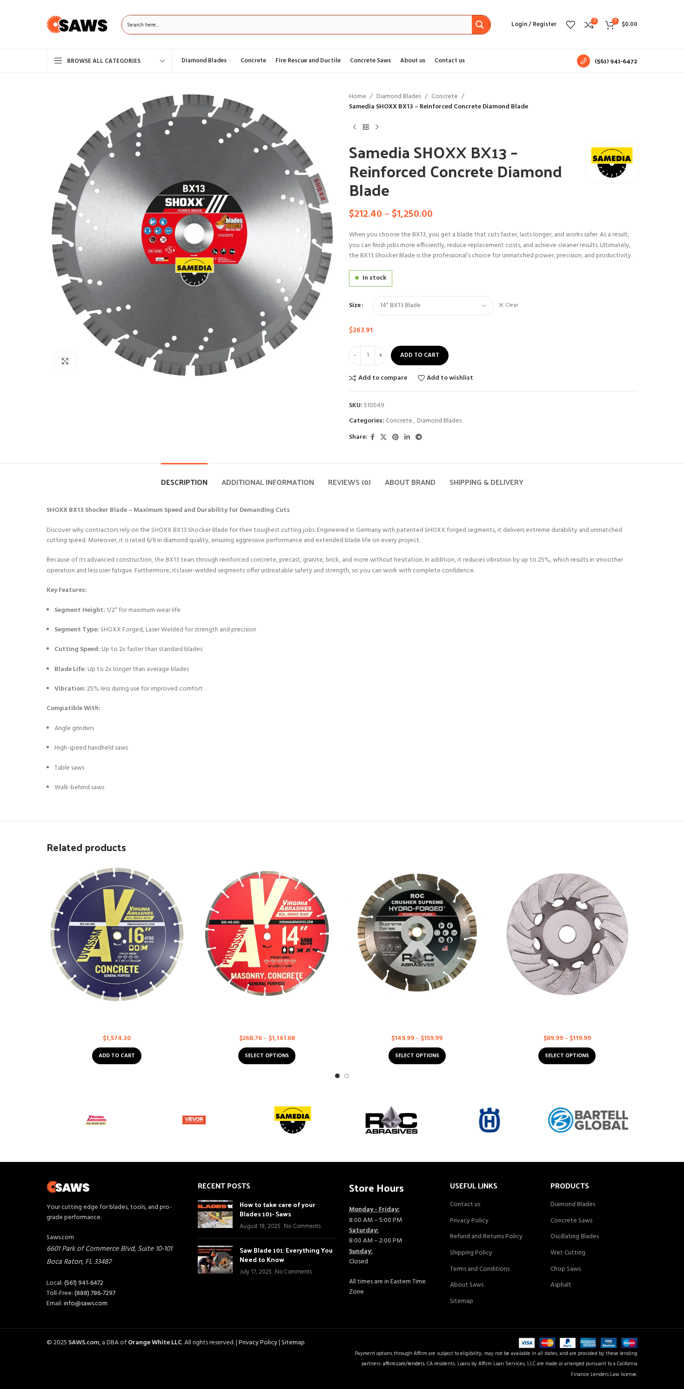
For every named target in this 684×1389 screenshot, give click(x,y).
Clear (511, 305)
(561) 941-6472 (83, 1283)
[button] (116, 1055)
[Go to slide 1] (337, 1076)
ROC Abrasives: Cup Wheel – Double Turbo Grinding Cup (567, 1017)
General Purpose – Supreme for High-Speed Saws (117, 1017)
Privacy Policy (469, 1221)
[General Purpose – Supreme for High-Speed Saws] (117, 934)
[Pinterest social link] (395, 437)
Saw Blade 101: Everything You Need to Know (286, 1254)
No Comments (302, 1226)
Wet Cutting (567, 1253)
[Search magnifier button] (481, 24)
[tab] (184, 477)
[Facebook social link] (372, 437)
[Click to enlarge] (65, 361)
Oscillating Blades (574, 1236)
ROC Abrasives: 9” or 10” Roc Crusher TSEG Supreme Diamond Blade (417, 1017)
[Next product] (376, 127)
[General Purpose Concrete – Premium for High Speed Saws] (267, 934)
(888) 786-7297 (94, 1293)
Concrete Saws (571, 1221)
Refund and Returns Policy (486, 1236)
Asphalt (560, 1285)
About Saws (466, 1285)
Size (355, 306)
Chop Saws (565, 1269)
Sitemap (461, 1301)
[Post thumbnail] (215, 1215)
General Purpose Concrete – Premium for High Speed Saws (267, 1017)
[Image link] (68, 1186)
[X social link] (383, 437)
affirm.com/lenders (403, 1364)
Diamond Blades (398, 97)
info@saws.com (85, 1303)
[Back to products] (365, 127)
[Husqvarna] (490, 1120)
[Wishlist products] (570, 24)
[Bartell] (588, 1120)
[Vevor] (194, 1120)
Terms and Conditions (480, 1269)
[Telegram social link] (419, 437)
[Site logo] (77, 24)
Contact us (465, 1204)
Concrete (444, 97)
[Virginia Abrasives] (96, 1120)
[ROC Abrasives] (391, 1120)
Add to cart (419, 355)
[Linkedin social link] (407, 437)
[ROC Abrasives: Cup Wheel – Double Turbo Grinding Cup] (567, 934)
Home (357, 97)
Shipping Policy (471, 1253)
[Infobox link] (607, 60)
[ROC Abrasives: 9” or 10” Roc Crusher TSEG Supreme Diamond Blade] (417, 934)
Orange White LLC (155, 1342)
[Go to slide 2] (346, 1076)
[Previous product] (354, 127)
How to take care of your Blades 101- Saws (277, 1209)
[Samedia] (292, 1120)
